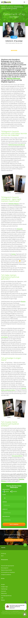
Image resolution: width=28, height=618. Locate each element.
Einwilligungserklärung (6, 595)
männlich (15, 491)
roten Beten (4, 337)
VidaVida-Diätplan (13, 203)
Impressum (3, 591)
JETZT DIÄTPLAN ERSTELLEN (14, 540)
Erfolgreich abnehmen (6, 574)
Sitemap (3, 600)
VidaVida (3, 6)
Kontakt (3, 584)
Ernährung (3, 553)
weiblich (7, 491)
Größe (5, 501)
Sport (2, 555)
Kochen (13, 254)
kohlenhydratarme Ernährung (16, 144)
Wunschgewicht (4, 567)
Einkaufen (20, 229)
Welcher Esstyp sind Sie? (6, 570)
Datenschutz (4, 593)
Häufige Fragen (4, 586)
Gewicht (5, 509)
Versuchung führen (17, 456)
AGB (2, 597)
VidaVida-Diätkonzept (13, 78)
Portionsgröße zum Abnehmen (8, 572)
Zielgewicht (6, 516)
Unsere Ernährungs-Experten (7, 565)
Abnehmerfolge (9, 6)
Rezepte (23, 301)
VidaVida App (4, 589)
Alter (4, 494)
